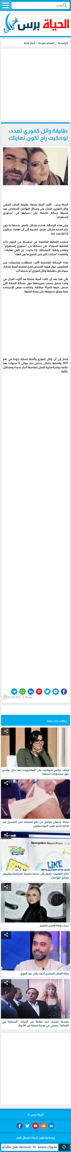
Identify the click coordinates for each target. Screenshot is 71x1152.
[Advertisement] (35, 84)
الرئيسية (63, 43)
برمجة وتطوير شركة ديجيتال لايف (35, 1137)
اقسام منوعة (46, 43)
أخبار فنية (29, 43)
